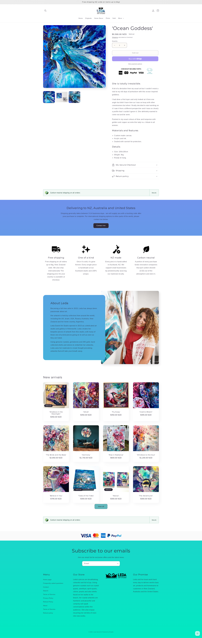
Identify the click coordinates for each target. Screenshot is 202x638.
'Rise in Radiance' (116, 455)
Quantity (115, 41)
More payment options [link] (135, 64)
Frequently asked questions (53, 583)
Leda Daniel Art (97, 632)
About (45, 605)
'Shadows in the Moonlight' (56, 413)
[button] (45, 10)
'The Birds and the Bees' (56, 455)
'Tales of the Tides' (86, 496)
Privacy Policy (48, 598)
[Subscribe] (117, 563)
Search (45, 591)
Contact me (101, 225)
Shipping (115, 37)
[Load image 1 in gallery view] (49, 97)
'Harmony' (86, 455)
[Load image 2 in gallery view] (62, 97)
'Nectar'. (116, 496)
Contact (46, 587)
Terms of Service (49, 594)
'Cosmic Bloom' (146, 412)
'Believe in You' (56, 496)
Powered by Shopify (108, 632)
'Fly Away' (116, 412)
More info (154, 192)
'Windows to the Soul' (146, 455)
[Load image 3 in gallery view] (74, 97)
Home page (47, 579)
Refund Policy (48, 602)
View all (101, 506)
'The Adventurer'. (146, 496)
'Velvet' (86, 412)
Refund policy (48, 613)
